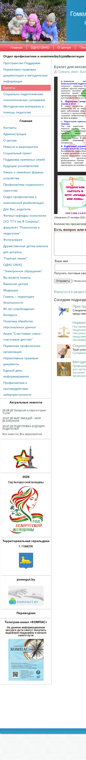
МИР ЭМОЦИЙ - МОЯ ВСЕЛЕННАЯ (21, 420)
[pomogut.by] (26, 606)
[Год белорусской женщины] (26, 534)
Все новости (10, 434)
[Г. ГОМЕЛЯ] (26, 573)
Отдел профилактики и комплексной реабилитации (43, 56)
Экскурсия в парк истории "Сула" (24, 412)
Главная (26, 121)
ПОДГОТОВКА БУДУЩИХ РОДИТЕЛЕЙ (23, 427)
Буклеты (61, 56)
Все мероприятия (31, 434)
